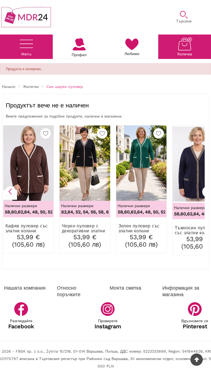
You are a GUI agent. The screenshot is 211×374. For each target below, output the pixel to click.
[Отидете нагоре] (196, 359)
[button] (10, 191)
